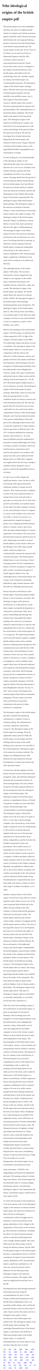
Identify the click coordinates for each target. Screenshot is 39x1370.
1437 (21, 1354)
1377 (27, 1360)
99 (35, 1365)
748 (15, 1349)
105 (33, 1354)
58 (20, 1352)
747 (4, 1368)
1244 (21, 1357)
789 (31, 1362)
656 (4, 1365)
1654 (15, 1357)
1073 (4, 1360)
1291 (27, 1354)
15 (30, 1365)
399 (9, 1362)
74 (14, 1362)
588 (25, 1352)
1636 (32, 1349)
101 (16, 1360)
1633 (26, 1349)
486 (10, 1357)
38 (4, 1362)
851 (16, 1354)
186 (33, 1360)
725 (4, 1349)
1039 (10, 1354)
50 (15, 1368)
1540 (20, 1349)
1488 (20, 1368)
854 (20, 1365)
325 (10, 1360)
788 (10, 1349)
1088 (31, 1352)
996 (4, 1357)
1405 (21, 1360)
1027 (19, 1362)
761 (10, 1352)
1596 (15, 1352)
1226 (10, 1368)
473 (15, 1365)
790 (25, 1365)
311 (10, 1365)
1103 (26, 1368)
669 (27, 1357)
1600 (25, 1362)
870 (4, 1352)
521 (4, 1354)
